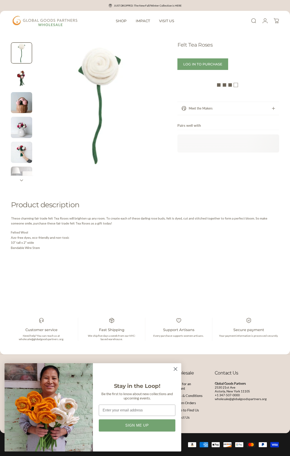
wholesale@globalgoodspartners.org (241, 399)
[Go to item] (21, 53)
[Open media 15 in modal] (100, 106)
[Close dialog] (175, 369)
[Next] (151, 113)
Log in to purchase (202, 64)
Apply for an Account (181, 386)
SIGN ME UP (137, 425)
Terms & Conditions (187, 395)
